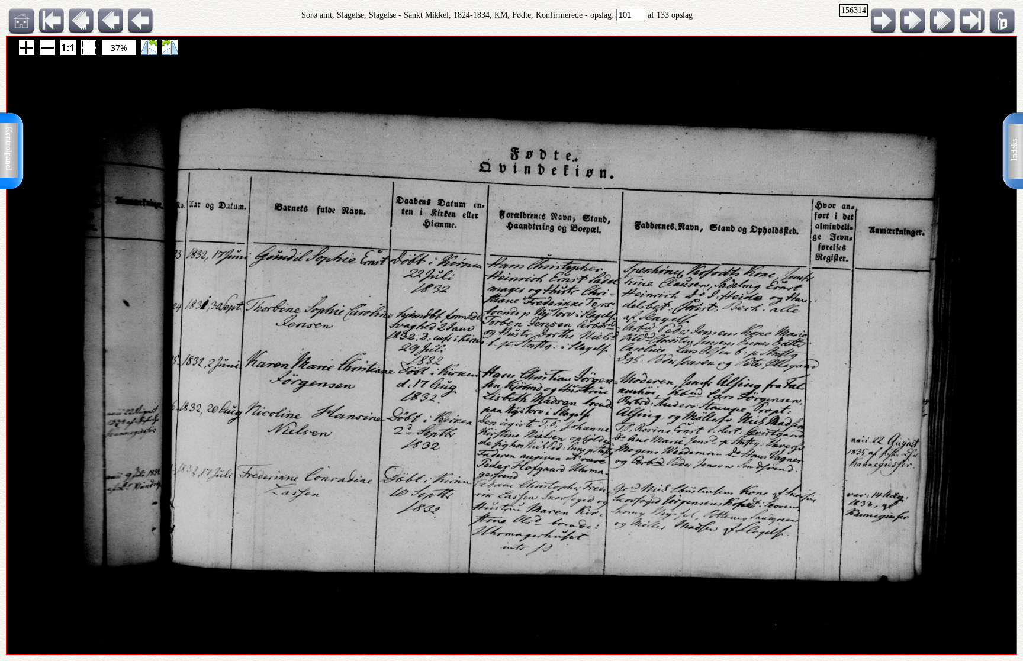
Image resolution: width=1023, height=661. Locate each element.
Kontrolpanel (8, 148)
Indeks (1014, 150)
